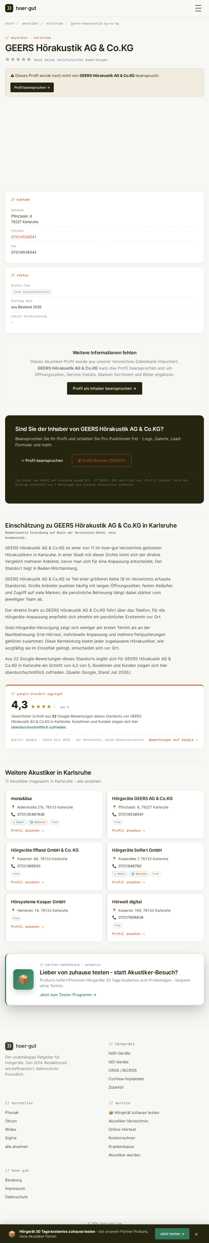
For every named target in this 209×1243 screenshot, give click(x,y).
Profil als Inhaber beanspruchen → (104, 388)
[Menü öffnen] (198, 8)
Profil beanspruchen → (32, 87)
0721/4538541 (23, 237)
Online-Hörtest (122, 1129)
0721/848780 (130, 866)
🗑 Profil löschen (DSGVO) (102, 460)
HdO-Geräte (119, 1053)
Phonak (12, 1112)
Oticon (11, 1121)
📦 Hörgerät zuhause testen (134, 1112)
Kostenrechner (122, 1137)
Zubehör (116, 1087)
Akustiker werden (124, 1155)
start (9, 23)
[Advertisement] (104, 150)
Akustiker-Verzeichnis (128, 1121)
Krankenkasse (121, 1146)
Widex (10, 1129)
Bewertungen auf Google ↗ (173, 740)
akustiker (30, 23)
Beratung (13, 1180)
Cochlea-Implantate (126, 1078)
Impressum (15, 1188)
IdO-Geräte (119, 1061)
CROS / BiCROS (123, 1070)
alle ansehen (89, 781)
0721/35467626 (31, 814)
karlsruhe (54, 23)
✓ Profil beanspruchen (42, 460)
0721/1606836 (131, 917)
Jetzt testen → (172, 1233)
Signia (10, 1137)
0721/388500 (29, 866)
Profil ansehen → (27, 830)
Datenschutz (16, 1196)
